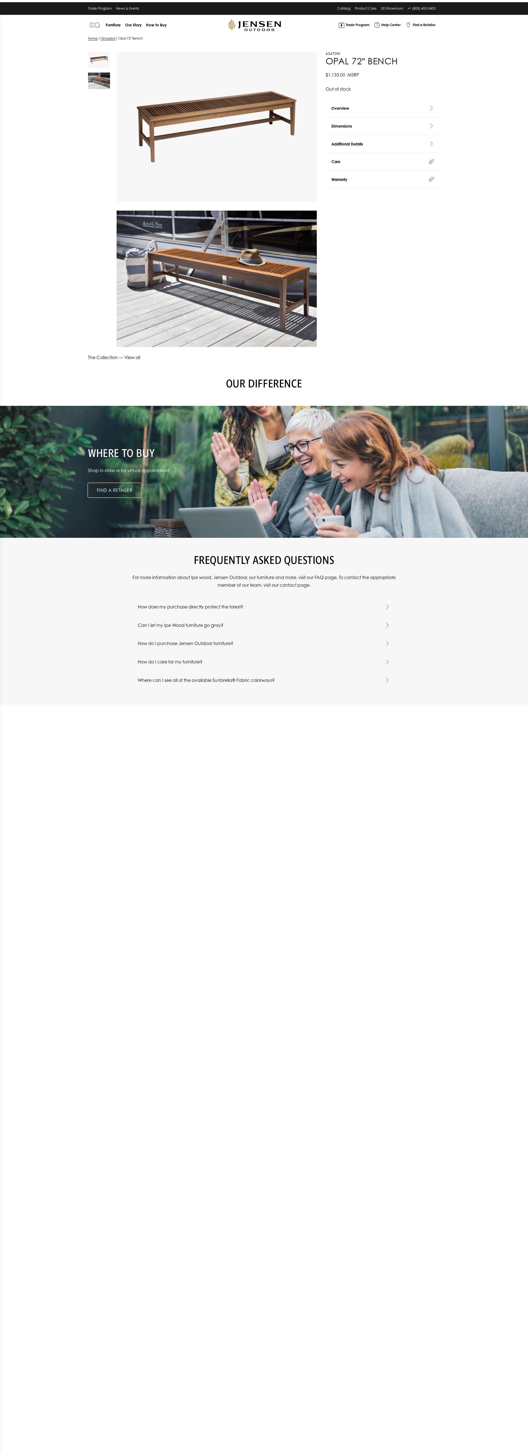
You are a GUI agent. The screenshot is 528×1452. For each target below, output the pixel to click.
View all (132, 357)
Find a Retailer (114, 490)
